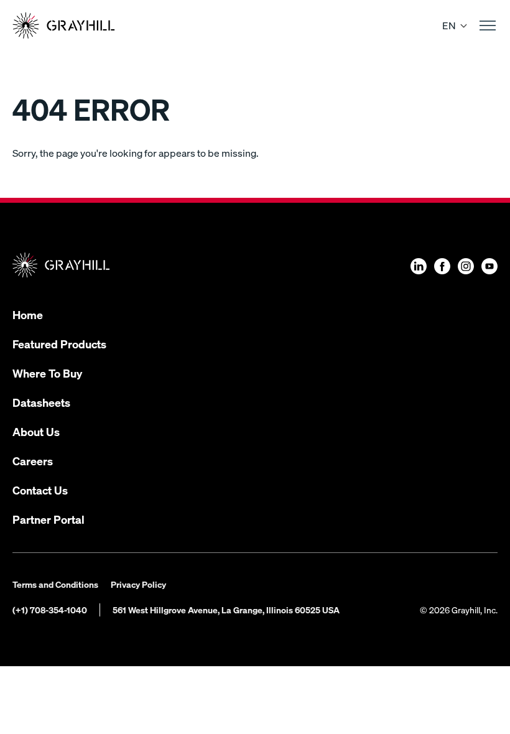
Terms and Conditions (55, 584)
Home (27, 314)
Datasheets (41, 402)
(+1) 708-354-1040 (49, 609)
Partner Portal (48, 519)
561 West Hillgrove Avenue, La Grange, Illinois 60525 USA (226, 609)
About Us (36, 431)
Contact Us (40, 490)
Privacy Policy (138, 584)
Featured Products (59, 344)
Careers (32, 460)
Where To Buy (47, 373)
